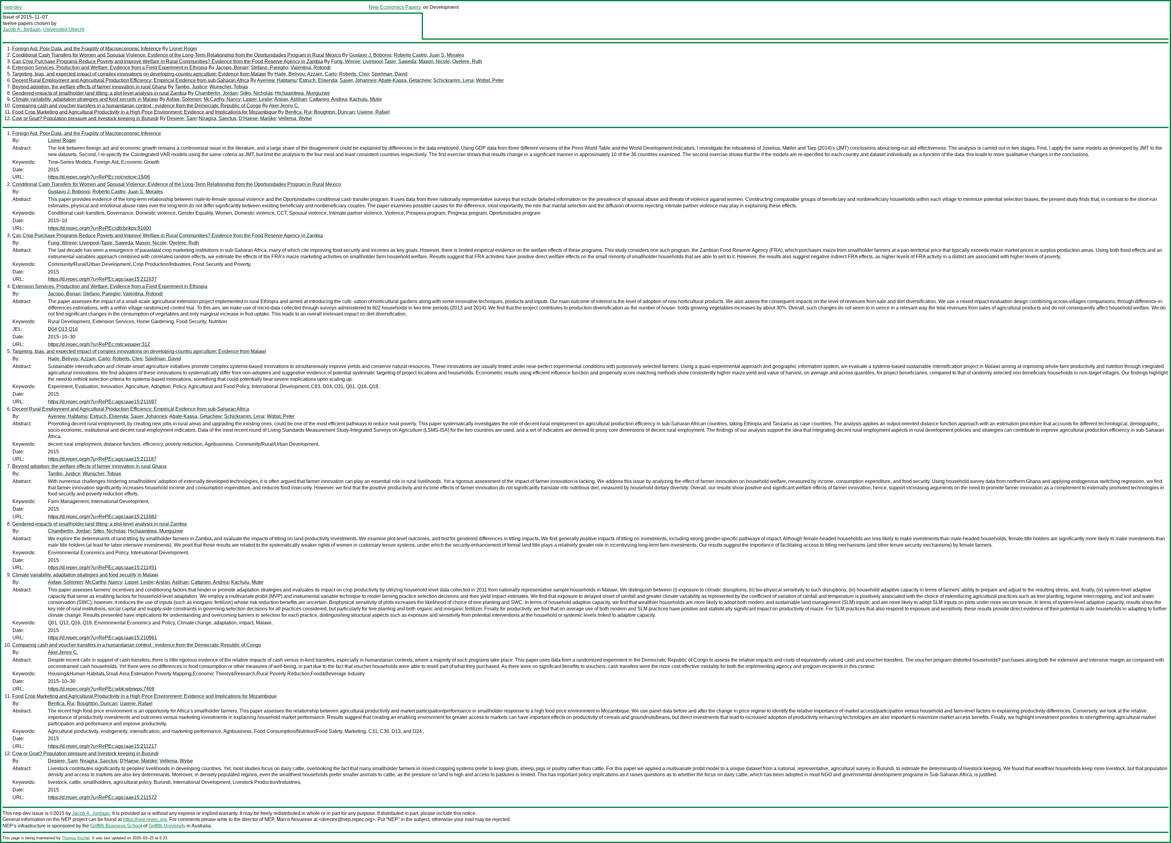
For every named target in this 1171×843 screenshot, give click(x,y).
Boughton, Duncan (334, 112)
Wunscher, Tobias (228, 86)
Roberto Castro (410, 55)
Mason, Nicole (434, 61)
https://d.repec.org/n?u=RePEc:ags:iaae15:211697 (102, 401)
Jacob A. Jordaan (22, 29)
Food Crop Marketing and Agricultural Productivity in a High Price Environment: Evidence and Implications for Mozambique (144, 112)
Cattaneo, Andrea (328, 99)
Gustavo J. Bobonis (370, 55)
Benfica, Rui (298, 112)
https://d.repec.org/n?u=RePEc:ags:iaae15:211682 (102, 516)
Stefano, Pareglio (269, 67)
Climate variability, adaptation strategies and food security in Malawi (85, 99)
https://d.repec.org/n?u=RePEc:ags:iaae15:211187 (102, 459)
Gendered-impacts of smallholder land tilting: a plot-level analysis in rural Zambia (99, 93)
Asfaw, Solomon (183, 99)
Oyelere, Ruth (467, 61)
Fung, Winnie (345, 61)
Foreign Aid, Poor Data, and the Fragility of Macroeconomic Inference (86, 48)
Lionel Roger (183, 48)
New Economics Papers (395, 7)
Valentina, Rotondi (311, 67)
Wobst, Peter (490, 80)
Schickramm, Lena (453, 80)
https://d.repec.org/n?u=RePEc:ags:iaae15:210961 (102, 637)
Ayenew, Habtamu (277, 80)
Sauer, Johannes (358, 80)
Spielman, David (389, 74)
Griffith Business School (116, 825)
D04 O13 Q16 (63, 329)
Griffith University (167, 825)
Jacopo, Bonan (232, 67)
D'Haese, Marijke (257, 118)
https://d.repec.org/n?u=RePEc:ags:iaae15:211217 (102, 746)
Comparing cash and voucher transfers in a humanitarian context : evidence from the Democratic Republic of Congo (136, 105)
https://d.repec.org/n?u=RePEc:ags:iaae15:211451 (102, 567)
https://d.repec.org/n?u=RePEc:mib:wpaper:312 (99, 344)
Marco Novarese (294, 819)
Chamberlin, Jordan (216, 93)
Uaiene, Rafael (373, 112)
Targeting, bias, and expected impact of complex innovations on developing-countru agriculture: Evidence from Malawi (139, 74)
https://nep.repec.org (145, 819)
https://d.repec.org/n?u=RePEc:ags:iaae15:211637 (102, 279)
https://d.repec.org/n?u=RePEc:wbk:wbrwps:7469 (101, 688)
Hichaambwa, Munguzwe (302, 93)
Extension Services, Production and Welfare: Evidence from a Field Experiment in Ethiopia (109, 67)
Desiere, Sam (181, 118)
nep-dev (13, 7)
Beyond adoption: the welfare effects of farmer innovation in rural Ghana (89, 86)
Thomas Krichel (76, 838)
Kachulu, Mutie (365, 99)
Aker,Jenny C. (284, 105)
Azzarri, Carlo (322, 74)
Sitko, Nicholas (256, 93)
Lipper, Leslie (257, 99)
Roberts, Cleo (354, 74)
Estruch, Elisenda (318, 80)
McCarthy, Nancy (222, 99)
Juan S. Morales (446, 55)
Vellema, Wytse (295, 118)
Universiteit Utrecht (63, 29)
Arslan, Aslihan (290, 99)
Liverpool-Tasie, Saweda (389, 61)
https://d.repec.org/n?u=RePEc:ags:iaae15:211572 (102, 797)
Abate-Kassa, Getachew (404, 80)
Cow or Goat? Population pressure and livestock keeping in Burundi (85, 118)
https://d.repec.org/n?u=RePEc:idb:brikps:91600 (99, 228)
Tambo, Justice (191, 86)
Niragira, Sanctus (217, 118)
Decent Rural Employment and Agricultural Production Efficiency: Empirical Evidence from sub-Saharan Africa (130, 80)
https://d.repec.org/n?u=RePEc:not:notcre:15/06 (99, 177)
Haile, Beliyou (289, 74)
